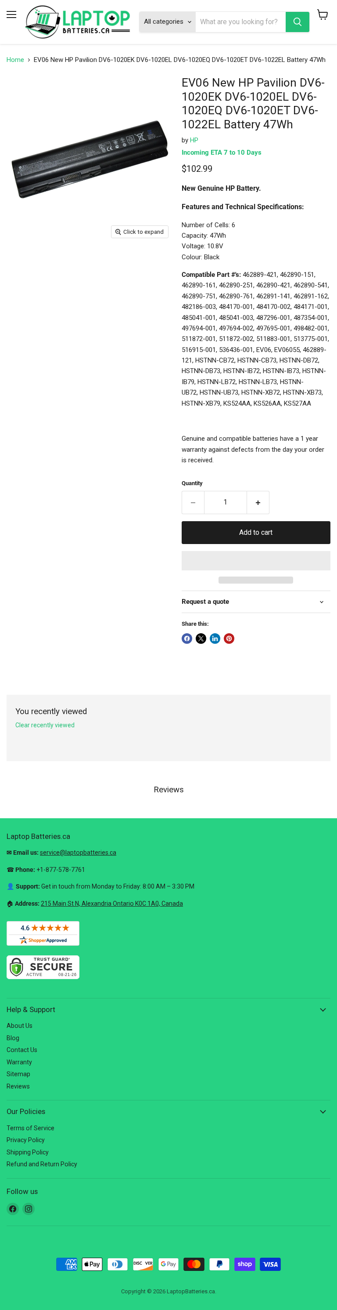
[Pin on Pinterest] (229, 638)
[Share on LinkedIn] (215, 638)
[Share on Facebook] (187, 638)
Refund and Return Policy (42, 1164)
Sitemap (18, 1074)
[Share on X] (201, 638)
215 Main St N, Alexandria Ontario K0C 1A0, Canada (112, 903)
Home (15, 60)
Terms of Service (30, 1128)
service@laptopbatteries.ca (78, 852)
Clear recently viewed (45, 725)
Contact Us (22, 1049)
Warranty (19, 1062)
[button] (256, 560)
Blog (13, 1037)
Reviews (18, 1086)
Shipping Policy (28, 1152)
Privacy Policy (26, 1139)
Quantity (192, 483)
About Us (19, 1025)
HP (194, 140)
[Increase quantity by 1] (258, 502)
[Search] (297, 22)
